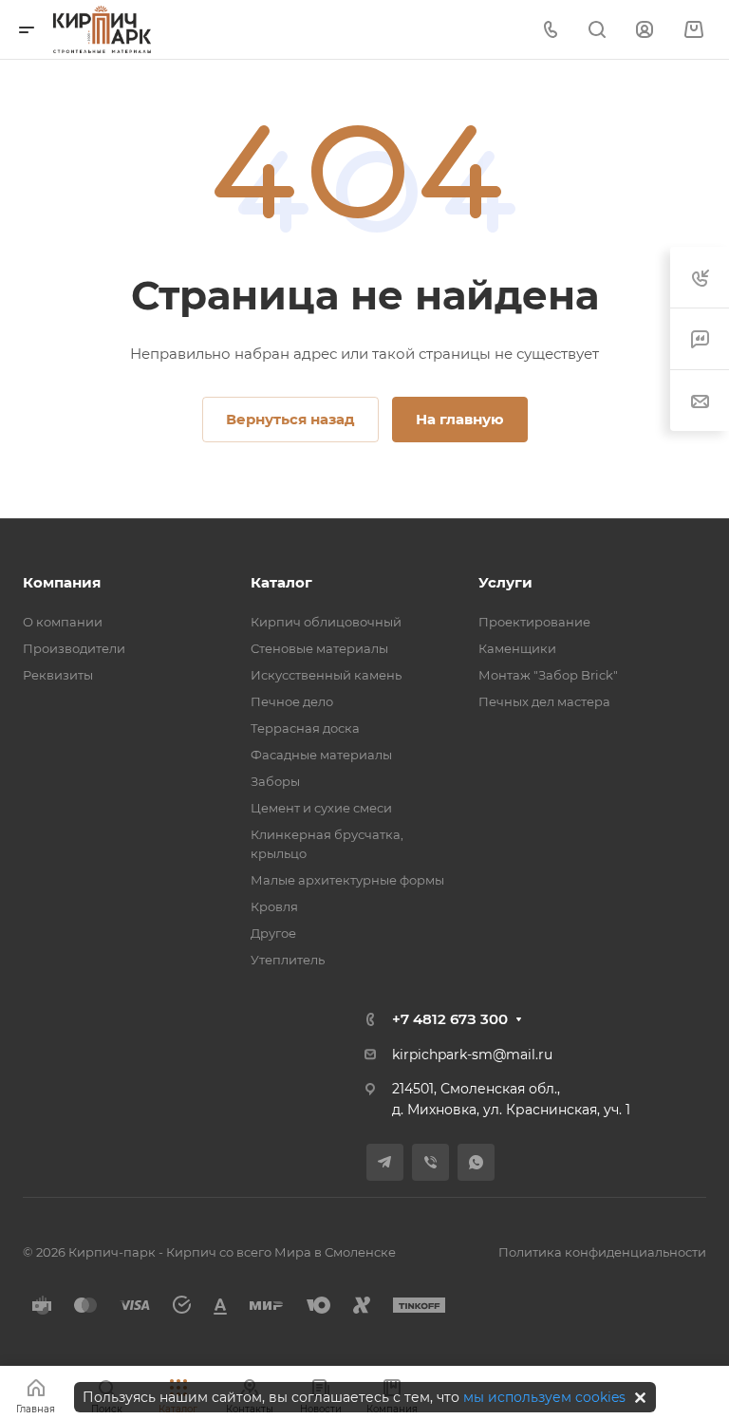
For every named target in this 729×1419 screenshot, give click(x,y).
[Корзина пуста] (693, 30)
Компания (62, 582)
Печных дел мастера (544, 701)
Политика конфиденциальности (602, 1252)
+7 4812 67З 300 (450, 1019)
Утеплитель (288, 959)
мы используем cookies (544, 1397)
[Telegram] (384, 1162)
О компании (63, 621)
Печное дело (292, 701)
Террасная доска (305, 728)
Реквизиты (58, 674)
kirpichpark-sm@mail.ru (472, 1054)
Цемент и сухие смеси (321, 807)
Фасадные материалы (321, 754)
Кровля (274, 906)
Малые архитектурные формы (347, 879)
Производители (74, 648)
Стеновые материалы (319, 648)
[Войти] (644, 30)
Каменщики (517, 648)
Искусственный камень (326, 674)
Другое (273, 933)
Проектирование (534, 621)
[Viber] (430, 1162)
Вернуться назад (290, 419)
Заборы (275, 781)
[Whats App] (476, 1162)
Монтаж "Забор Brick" (548, 674)
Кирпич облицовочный (326, 621)
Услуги (505, 582)
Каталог (281, 582)
